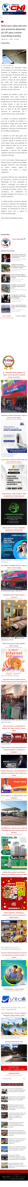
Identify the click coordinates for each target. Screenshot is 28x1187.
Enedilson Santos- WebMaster (17, 1178)
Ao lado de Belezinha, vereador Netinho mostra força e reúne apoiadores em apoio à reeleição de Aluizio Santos (17, 1165)
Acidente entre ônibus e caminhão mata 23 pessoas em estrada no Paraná (18, 266)
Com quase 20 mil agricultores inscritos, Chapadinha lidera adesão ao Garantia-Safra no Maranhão (16, 1090)
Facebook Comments (21, 316)
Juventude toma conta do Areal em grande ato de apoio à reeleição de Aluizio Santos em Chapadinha (16, 1098)
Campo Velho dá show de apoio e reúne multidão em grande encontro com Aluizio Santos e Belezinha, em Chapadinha (17, 1133)
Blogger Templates (6, 1176)
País (2, 21)
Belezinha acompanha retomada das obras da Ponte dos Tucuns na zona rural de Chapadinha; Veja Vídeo (17, 1148)
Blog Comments (7, 316)
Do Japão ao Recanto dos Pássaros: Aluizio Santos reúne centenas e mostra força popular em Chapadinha (17, 1141)
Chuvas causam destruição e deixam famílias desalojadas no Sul (18, 306)
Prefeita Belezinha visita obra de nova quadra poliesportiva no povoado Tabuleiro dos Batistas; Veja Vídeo (16, 1125)
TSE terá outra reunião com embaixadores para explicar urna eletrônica (18, 256)
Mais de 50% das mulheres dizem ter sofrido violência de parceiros (19, 276)
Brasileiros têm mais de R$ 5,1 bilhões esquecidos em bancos (18, 286)
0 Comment (16, 39)
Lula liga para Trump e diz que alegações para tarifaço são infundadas (18, 296)
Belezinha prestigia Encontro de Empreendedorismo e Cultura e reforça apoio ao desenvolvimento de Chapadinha (16, 1107)
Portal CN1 (20, 239)
